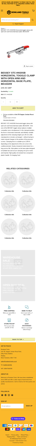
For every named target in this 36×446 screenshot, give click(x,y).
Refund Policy (24, 435)
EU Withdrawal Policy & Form (18, 438)
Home (3, 28)
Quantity (3, 98)
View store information (8, 120)
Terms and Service (22, 436)
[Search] (32, 20)
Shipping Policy (11, 436)
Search (7, 435)
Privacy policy (15, 435)
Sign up (29, 406)
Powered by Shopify (18, 442)
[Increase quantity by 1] (17, 101)
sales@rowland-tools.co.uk (9, 361)
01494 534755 (7, 365)
